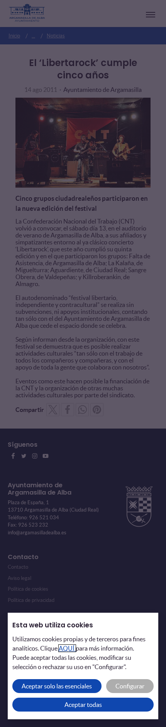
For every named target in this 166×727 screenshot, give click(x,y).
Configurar (129, 686)
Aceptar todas (83, 704)
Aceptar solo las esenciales (57, 686)
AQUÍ (67, 648)
